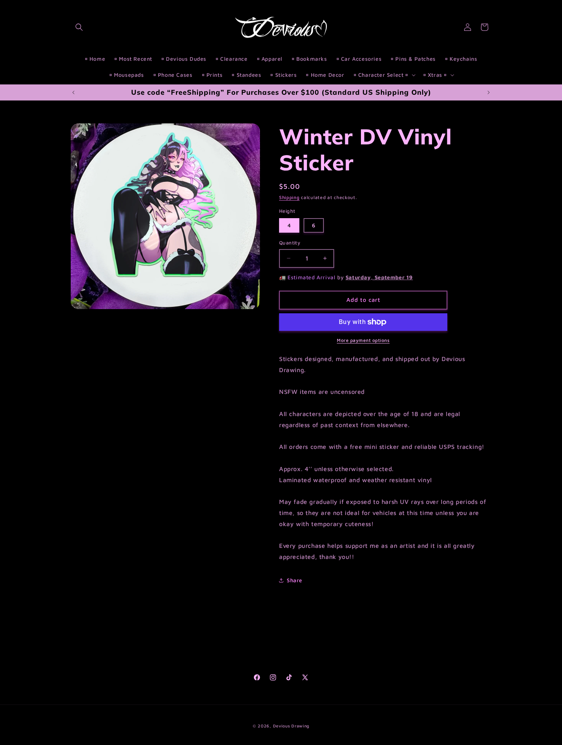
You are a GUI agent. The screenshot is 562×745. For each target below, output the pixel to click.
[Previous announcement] (73, 92)
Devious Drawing (291, 725)
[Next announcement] (488, 92)
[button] (79, 27)
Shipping (289, 197)
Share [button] (294, 580)
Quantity (289, 243)
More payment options (363, 340)
